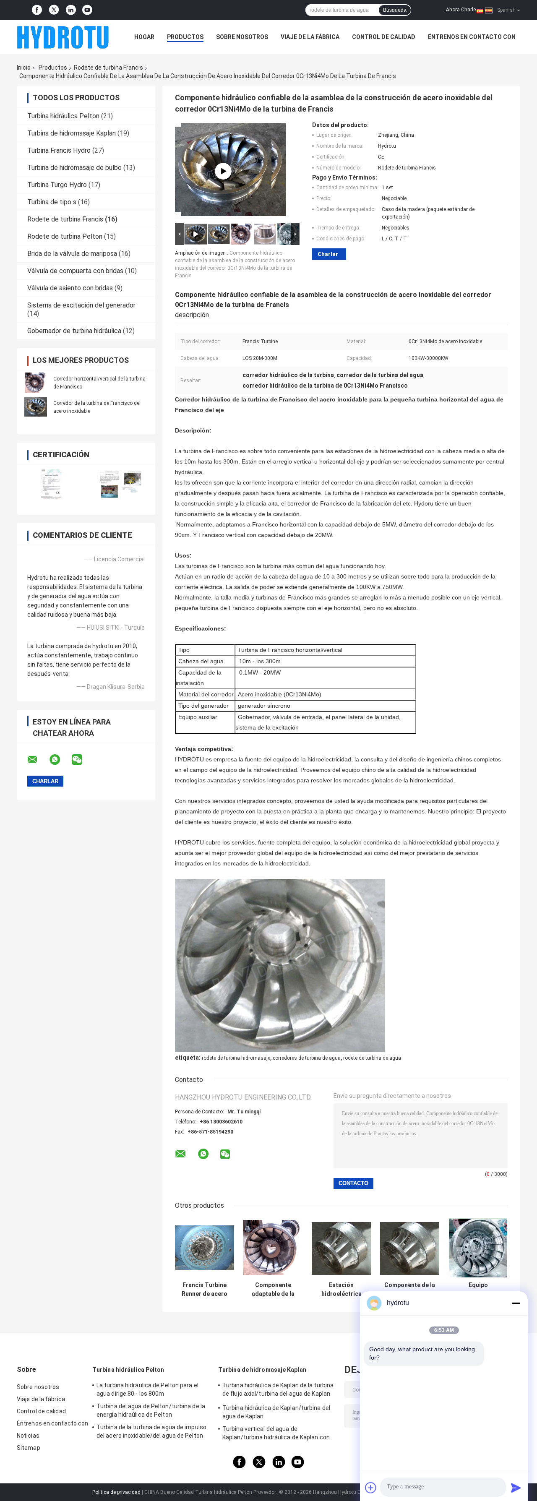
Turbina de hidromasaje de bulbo (74, 168)
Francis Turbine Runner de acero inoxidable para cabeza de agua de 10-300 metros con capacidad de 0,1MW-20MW (204, 1290)
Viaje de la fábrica (310, 37)
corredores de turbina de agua (307, 1058)
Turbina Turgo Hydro (57, 185)
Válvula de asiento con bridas (70, 288)
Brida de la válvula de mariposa (72, 254)
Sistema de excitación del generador (81, 305)
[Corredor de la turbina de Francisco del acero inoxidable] (35, 407)
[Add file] (371, 1487)
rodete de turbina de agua (372, 1058)
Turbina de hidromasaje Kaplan (71, 133)
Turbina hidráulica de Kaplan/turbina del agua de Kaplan (276, 1412)
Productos (185, 37)
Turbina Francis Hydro (59, 150)
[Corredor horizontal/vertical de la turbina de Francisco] (35, 383)
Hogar (144, 37)
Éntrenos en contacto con (472, 37)
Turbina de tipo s (51, 202)
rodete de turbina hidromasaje (236, 1058)
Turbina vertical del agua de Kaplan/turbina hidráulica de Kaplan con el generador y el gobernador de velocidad (278, 1434)
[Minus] (516, 1303)
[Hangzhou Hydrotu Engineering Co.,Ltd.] (63, 37)
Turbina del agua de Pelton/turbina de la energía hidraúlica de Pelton (150, 1410)
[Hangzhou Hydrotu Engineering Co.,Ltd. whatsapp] (60, 760)
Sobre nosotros (242, 37)
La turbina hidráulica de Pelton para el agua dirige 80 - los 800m (147, 1389)
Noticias (28, 1435)
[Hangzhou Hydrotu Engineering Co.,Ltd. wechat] (82, 760)
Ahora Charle (461, 10)
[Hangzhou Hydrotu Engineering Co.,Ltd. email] (37, 760)
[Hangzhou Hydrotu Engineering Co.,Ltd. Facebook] (36, 10)
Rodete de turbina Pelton (64, 236)
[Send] (516, 1487)
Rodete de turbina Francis (108, 67)
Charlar (328, 254)
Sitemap (28, 1447)
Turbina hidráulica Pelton (63, 116)
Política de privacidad (116, 1492)
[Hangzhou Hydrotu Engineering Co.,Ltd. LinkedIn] (70, 10)
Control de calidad (383, 37)
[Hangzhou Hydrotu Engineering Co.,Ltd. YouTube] (87, 10)
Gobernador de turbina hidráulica (74, 331)
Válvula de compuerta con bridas (75, 271)
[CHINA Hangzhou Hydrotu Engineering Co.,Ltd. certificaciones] (51, 484)
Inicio (24, 67)
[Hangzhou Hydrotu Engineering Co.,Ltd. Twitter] (54, 10)
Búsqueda (395, 10)
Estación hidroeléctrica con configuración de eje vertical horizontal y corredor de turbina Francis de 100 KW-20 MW (341, 1290)
